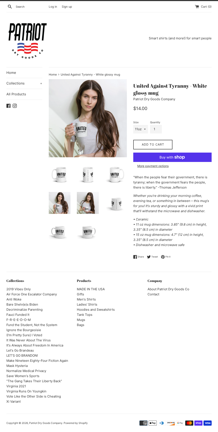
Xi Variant (13, 401)
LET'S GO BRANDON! (22, 355)
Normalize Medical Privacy (26, 371)
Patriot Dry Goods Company (45, 423)
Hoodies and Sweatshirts (96, 310)
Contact (153, 294)
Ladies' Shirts (87, 304)
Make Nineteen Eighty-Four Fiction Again (37, 361)
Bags (80, 325)
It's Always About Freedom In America (34, 345)
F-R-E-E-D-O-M (18, 320)
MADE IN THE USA (91, 289)
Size (136, 122)
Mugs (81, 320)
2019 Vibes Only (18, 289)
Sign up (67, 6)
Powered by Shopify (76, 423)
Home (11, 72)
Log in (53, 6)
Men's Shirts (86, 299)
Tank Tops (84, 315)
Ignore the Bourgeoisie (23, 330)
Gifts (80, 294)
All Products (16, 94)
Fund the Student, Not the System (31, 325)
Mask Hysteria (17, 366)
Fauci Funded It (17, 315)
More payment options (153, 166)
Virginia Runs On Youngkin (26, 391)
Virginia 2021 (16, 386)
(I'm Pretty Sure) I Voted (24, 335)
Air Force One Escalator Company (31, 294)
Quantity (155, 122)
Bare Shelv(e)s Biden (22, 304)
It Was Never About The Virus (28, 340)
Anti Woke (14, 299)
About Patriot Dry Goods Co (168, 289)
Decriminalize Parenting (24, 310)
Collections (24, 83)
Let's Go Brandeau (20, 350)
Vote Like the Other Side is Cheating (33, 396)
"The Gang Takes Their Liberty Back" (34, 381)
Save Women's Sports (22, 376)
